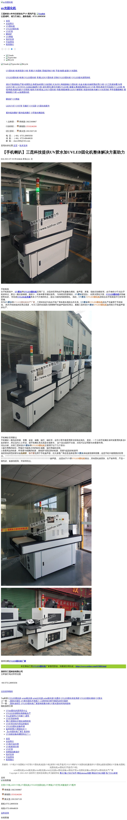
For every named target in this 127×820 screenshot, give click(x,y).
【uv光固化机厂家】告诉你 (18, 731)
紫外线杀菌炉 (12, 113)
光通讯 (57, 698)
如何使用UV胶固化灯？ (16, 729)
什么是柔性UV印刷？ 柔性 (17, 716)
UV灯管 (9, 31)
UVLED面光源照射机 (80, 77)
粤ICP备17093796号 (68, 773)
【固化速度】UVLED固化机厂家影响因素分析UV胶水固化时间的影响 (39, 703)
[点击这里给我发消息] (17, 122)
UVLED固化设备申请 (15, 726)
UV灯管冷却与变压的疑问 (17, 724)
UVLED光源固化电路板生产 (18, 713)
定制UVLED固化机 (62, 77)
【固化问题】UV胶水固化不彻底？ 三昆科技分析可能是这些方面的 (38, 701)
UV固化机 (10, 26)
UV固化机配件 (43, 106)
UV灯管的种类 (12, 718)
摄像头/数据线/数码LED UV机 (82, 87)
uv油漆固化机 (23, 92)
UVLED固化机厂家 (17, 661)
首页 (8, 21)
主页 (15, 145)
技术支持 (10, 39)
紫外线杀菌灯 (24, 113)
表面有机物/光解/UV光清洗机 (96, 90)
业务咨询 (5, 813)
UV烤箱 (9, 37)
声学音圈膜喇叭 (117, 90)
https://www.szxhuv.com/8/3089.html (91, 666)
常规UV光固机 (35, 71)
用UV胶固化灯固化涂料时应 (18, 721)
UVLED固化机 (12, 29)
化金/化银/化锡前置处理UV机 (91, 84)
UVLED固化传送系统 (70, 698)
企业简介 (10, 24)
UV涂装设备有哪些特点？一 (18, 734)
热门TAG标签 (112, 773)
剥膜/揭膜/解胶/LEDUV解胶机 (70, 90)
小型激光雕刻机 (38, 113)
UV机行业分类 (12, 744)
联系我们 (10, 44)
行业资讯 (10, 42)
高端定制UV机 (48, 71)
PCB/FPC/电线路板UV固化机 (65, 84)
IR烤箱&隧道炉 (12, 752)
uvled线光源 (27, 698)
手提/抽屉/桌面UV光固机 (66, 71)
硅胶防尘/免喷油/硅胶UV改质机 (38, 84)
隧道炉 (9, 34)
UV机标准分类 (12, 747)
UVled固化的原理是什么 (16, 711)
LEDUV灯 (10, 106)
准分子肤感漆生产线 (15, 84)
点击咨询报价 (7, 691)
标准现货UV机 (21, 71)
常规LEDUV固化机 (45, 77)
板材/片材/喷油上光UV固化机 (43, 90)
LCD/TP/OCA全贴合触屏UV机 (28, 87)
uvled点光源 (38, 698)
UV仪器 (32, 106)
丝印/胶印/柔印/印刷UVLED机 (56, 87)
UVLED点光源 (24, 297)
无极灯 (26, 106)
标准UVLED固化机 (27, 77)
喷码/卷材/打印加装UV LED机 (109, 87)
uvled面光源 (48, 698)
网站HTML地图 (98, 773)
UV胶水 (18, 292)
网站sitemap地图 (84, 773)
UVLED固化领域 (87, 698)
